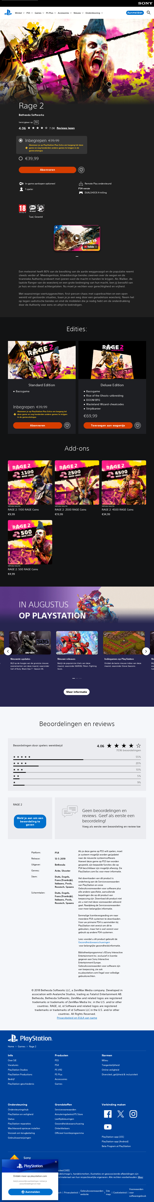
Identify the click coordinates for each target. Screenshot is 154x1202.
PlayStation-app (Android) (115, 1141)
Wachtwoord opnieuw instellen (24, 1128)
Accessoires (63, 12)
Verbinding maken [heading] (114, 1104)
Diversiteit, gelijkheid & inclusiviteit (120, 1074)
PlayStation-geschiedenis (21, 1083)
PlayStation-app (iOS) (113, 1136)
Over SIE (12, 1060)
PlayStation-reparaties (19, 1123)
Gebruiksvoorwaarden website (91, 1192)
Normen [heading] (107, 1055)
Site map (108, 1192)
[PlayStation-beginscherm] (8, 13)
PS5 (28, 12)
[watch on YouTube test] (90, 246)
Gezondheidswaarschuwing (69, 1123)
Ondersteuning (92, 12)
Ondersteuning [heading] (17, 1104)
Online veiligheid (110, 1069)
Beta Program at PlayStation (116, 1146)
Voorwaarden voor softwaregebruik (137, 1192)
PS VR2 (58, 1069)
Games (38, 12)
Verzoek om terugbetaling (21, 1133)
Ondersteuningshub (18, 1109)
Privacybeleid (71, 1192)
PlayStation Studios (18, 1069)
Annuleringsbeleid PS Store (69, 1114)
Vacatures (13, 1065)
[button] (77, 238)
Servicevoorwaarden (65, 1109)
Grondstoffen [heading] (63, 1104)
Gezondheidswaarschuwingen (94, 942)
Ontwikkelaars (62, 1128)
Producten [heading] (61, 1055)
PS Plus (49, 12)
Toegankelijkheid (110, 1065)
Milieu (105, 1060)
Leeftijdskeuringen (64, 1119)
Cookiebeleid (120, 1192)
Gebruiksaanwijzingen (19, 1137)
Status (11, 1119)
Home (11, 1046)
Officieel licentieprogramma (69, 1133)
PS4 (57, 1065)
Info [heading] (10, 1055)
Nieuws (77, 12)
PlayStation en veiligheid (20, 1114)
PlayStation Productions (20, 1074)
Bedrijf (11, 1079)
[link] (77, 651)
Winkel (18, 12)
